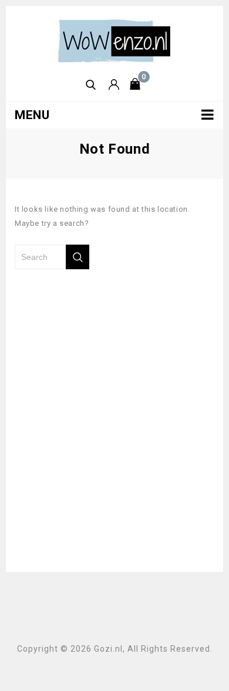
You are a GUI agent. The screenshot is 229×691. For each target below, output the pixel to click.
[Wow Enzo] (114, 40)
